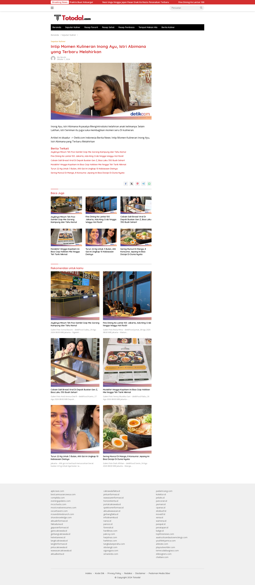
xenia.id (159, 517)
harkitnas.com (110, 540)
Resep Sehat (108, 27)
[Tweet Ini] (131, 184)
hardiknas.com (110, 530)
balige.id (160, 530)
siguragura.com (110, 550)
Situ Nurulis (61, 57)
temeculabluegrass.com (167, 550)
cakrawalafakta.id (111, 491)
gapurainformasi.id (59, 527)
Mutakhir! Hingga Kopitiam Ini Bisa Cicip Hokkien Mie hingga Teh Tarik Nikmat (88, 164)
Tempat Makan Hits (148, 27)
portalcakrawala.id (112, 504)
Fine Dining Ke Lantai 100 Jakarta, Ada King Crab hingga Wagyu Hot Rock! (190, 2)
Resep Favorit (91, 27)
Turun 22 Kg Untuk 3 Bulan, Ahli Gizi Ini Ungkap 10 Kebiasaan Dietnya (84, 168)
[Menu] (53, 7)
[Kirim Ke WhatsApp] (149, 184)
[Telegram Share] (143, 184)
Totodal (136, 577)
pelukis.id (160, 497)
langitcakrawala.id (59, 540)
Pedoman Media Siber (159, 573)
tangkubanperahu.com (114, 543)
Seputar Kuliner (72, 27)
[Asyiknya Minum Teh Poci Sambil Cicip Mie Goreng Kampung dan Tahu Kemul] (66, 205)
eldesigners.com (163, 554)
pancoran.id (161, 500)
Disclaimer (140, 573)
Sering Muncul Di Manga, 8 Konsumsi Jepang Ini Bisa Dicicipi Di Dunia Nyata (87, 172)
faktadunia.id (57, 524)
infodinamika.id (110, 517)
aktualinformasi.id (59, 520)
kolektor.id (161, 494)
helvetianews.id (58, 537)
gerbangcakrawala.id (60, 534)
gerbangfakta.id (110, 514)
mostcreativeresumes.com (63, 507)
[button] (201, 7)
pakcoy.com (109, 534)
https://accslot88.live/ (166, 35)
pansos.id (107, 524)
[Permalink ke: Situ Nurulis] (53, 58)
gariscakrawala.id (59, 530)
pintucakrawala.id (59, 547)
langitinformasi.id (59, 543)
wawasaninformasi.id (113, 497)
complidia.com (58, 497)
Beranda (57, 27)
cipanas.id (160, 507)
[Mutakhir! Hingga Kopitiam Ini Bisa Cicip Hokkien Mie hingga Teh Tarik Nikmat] (66, 237)
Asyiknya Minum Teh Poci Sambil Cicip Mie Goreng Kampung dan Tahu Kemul (88, 152)
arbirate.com (162, 543)
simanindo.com (110, 554)
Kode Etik (99, 573)
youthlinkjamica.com (166, 540)
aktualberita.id (57, 554)
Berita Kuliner (168, 27)
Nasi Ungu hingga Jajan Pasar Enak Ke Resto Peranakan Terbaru (109, 2)
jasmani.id (161, 504)
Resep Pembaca (126, 27)
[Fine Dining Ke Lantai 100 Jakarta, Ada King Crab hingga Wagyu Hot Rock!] (101, 205)
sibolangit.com (110, 547)
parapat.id (160, 524)
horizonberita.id (110, 500)
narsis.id (107, 520)
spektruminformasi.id (113, 507)
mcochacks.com (58, 504)
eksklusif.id (161, 511)
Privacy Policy (114, 573)
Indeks (88, 573)
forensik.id (108, 527)
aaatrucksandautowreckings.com (171, 537)
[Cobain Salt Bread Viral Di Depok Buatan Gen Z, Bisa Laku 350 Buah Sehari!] (136, 205)
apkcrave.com (57, 491)
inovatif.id (160, 514)
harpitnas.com (110, 537)
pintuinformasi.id (111, 494)
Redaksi (128, 573)
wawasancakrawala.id (61, 550)
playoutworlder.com (165, 547)
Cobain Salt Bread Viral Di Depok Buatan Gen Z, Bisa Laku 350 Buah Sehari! (88, 160)
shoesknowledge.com (61, 517)
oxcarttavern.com (59, 511)
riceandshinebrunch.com (62, 514)
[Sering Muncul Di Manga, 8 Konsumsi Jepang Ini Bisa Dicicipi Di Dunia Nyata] (136, 237)
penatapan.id (162, 527)
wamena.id (161, 520)
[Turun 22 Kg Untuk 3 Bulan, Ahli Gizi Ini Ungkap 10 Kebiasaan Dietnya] (101, 237)
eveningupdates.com (61, 500)
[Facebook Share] (126, 184)
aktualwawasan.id (111, 511)
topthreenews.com (165, 534)
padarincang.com (164, 491)
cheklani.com (162, 557)
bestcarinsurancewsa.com (63, 494)
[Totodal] (71, 17)
